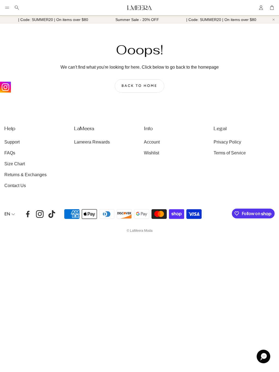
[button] (7, 7)
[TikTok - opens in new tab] (52, 214)
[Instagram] (5, 87)
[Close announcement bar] (273, 20)
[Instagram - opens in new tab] (40, 214)
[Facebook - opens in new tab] (28, 214)
